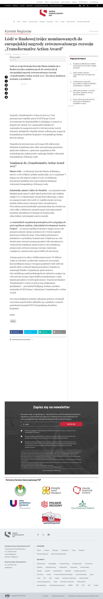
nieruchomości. (84, 567)
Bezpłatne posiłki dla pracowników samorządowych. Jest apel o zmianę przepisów (84, 66)
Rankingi (81, 550)
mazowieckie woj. (50, 567)
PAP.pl (46, 2)
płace (91, 574)
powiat (49, 574)
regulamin (33, 430)
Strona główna (93, 31)
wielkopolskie (81, 581)
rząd (50, 578)
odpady (39, 571)
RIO (45, 578)
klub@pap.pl (14, 557)
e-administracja (64, 563)
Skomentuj (59, 332)
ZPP (83, 585)
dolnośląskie (52, 563)
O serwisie (8, 5)
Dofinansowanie (33, 21)
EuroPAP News (94, 2)
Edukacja (42, 21)
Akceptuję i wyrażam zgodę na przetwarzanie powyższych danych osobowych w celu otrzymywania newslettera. (50, 431)
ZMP (77, 585)
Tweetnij (29, 332)
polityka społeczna (80, 571)
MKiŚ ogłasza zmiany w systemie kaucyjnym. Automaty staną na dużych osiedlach (84, 92)
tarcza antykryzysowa (43, 581)
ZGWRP (70, 585)
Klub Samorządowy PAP (83, 21)
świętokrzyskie (83, 578)
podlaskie (68, 571)
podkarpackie (57, 571)
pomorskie (40, 574)
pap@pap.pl (8, 567)
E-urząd (62, 21)
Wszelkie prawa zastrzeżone (22, 339)
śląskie (57, 578)
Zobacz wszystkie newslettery (51, 470)
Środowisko (50, 21)
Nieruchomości (70, 21)
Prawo (18, 21)
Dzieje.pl (74, 2)
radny (38, 578)
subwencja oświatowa (69, 578)
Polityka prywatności (58, 596)
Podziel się (16, 332)
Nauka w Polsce (65, 2)
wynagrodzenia (41, 585)
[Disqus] (38, 370)
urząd (55, 581)
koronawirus (89, 563)
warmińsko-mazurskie (67, 581)
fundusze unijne (77, 563)
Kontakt (22, 5)
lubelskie (39, 567)
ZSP (89, 585)
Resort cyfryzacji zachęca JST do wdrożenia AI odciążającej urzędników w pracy (84, 101)
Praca (56, 21)
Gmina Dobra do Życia (56, 5)
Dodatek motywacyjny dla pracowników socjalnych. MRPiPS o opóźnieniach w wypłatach (84, 84)
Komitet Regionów (42, 554)
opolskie (47, 571)
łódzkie (13, 321)
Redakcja (15, 5)
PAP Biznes (40, 2)
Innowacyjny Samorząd (41, 5)
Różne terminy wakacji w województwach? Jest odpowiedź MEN (84, 75)
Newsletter (30, 5)
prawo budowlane (81, 574)
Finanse (24, 21)
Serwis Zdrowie (54, 2)
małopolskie (63, 567)
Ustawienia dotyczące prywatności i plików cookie (83, 596)
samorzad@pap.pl (10, 554)
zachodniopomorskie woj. (57, 585)
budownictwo (41, 563)
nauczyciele (73, 567)
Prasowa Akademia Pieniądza (63, 574)
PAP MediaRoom (83, 2)
